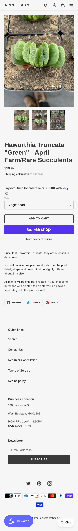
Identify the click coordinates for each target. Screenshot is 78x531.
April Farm (17, 5)
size (6, 197)
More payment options (39, 239)
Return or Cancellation (22, 360)
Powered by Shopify (49, 518)
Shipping (9, 174)
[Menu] (71, 5)
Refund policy (17, 381)
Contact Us (15, 349)
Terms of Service (19, 370)
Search (12, 339)
